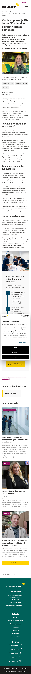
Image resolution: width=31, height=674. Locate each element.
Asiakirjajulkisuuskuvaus (11, 671)
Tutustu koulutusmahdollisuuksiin (15, 364)
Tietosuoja (24, 668)
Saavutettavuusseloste (9, 668)
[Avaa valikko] (26, 7)
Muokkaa (14, 352)
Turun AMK (15, 627)
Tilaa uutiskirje (15, 636)
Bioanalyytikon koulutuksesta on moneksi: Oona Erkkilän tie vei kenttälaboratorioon (14, 543)
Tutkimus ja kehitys (15, 624)
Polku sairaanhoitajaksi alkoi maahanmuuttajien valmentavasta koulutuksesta (15, 439)
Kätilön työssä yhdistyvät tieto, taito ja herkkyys (13, 492)
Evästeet (18, 668)
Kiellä (15, 357)
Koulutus (15, 617)
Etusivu (3, 11)
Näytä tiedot (22, 342)
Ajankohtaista (9, 11)
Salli (15, 347)
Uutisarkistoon (15, 563)
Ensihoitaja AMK (10, 394)
